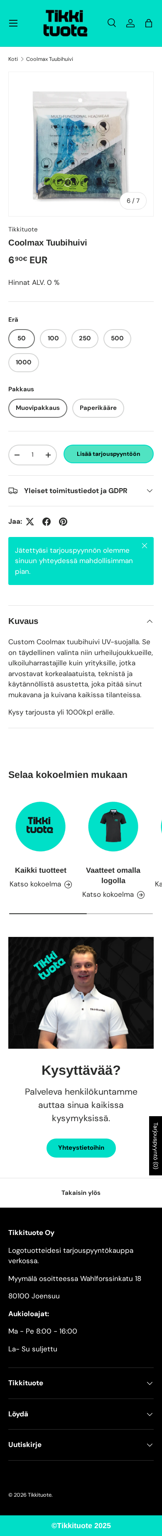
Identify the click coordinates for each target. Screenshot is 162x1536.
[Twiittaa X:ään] (30, 521)
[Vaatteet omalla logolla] (113, 826)
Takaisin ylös (81, 1193)
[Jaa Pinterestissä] (63, 521)
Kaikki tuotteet (40, 870)
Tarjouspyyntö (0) (156, 1145)
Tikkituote (23, 229)
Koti (13, 59)
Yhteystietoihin (81, 1148)
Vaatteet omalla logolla (113, 875)
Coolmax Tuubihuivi (49, 59)
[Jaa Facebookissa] (46, 521)
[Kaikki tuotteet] (40, 826)
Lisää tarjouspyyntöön (108, 453)
